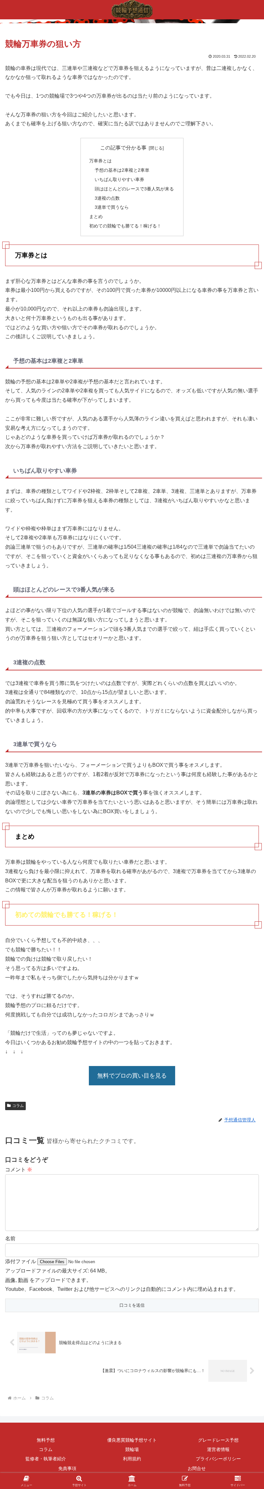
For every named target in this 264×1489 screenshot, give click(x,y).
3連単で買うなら (112, 207)
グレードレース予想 (218, 1440)
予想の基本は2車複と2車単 (122, 170)
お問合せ (197, 1468)
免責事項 (67, 1468)
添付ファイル (21, 1261)
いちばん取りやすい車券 (119, 179)
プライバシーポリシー (218, 1458)
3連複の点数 (107, 198)
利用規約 (132, 1458)
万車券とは (100, 160)
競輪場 (132, 1449)
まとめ (96, 216)
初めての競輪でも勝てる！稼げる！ (125, 225)
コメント (18, 1169)
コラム (18, 1105)
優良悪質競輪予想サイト (132, 1440)
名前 (10, 1238)
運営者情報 (218, 1449)
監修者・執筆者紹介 (45, 1458)
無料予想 (46, 1440)
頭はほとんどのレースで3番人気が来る (134, 188)
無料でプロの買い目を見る (132, 1075)
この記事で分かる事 (123, 147)
